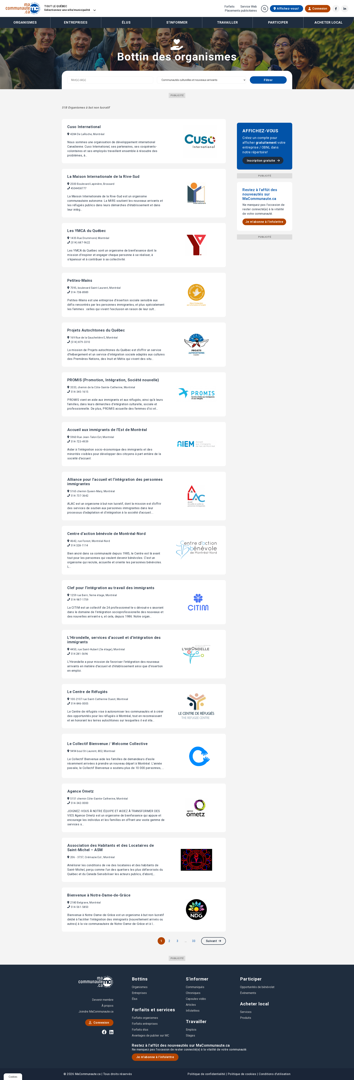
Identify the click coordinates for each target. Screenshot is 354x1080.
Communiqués (195, 987)
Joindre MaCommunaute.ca (96, 1011)
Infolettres (192, 1010)
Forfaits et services (153, 1009)
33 (193, 941)
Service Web (248, 6)
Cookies (13, 1076)
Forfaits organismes (145, 1018)
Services (245, 1012)
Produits (245, 1018)
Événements (248, 993)
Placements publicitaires (241, 10)
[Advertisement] (264, 295)
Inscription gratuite (261, 160)
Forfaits (229, 6)
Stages (190, 1035)
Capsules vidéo (196, 999)
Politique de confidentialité (206, 1074)
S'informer (197, 979)
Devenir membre (102, 1000)
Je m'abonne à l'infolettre (264, 222)
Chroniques (193, 993)
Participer (251, 979)
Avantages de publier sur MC (150, 1035)
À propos (107, 1005)
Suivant (212, 941)
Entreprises (76, 22)
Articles (191, 1004)
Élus (126, 22)
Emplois (191, 1029)
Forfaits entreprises (145, 1023)
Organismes (25, 22)
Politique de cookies (242, 1074)
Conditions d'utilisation (274, 1074)
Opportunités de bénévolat (257, 987)
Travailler (196, 1021)
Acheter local (254, 1003)
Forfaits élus (140, 1029)
